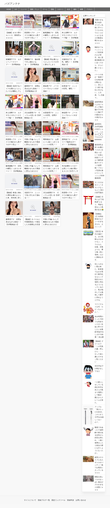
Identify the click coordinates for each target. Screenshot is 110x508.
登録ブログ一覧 (44, 500)
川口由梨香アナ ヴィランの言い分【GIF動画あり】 (32, 115)
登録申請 (70, 500)
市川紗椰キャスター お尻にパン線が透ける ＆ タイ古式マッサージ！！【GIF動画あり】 (70, 171)
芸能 (52, 9)
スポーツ (60, 9)
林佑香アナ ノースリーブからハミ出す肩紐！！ (51, 88)
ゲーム (45, 9)
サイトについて (30, 500)
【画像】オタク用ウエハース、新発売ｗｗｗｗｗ (13, 35)
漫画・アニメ (34, 9)
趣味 (74, 9)
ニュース (24, 9)
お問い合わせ (81, 500)
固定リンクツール (58, 500)
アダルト (90, 9)
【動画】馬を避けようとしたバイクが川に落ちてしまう (51, 62)
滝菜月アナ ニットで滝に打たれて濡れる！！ (32, 195)
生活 (68, 9)
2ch (16, 9)
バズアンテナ (12, 3)
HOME (8, 9)
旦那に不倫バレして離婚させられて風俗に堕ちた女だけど (32, 142)
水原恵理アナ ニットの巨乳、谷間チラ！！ (51, 115)
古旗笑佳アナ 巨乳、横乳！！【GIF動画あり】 (70, 62)
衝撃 (81, 9)
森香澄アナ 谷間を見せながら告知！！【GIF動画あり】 (32, 88)
